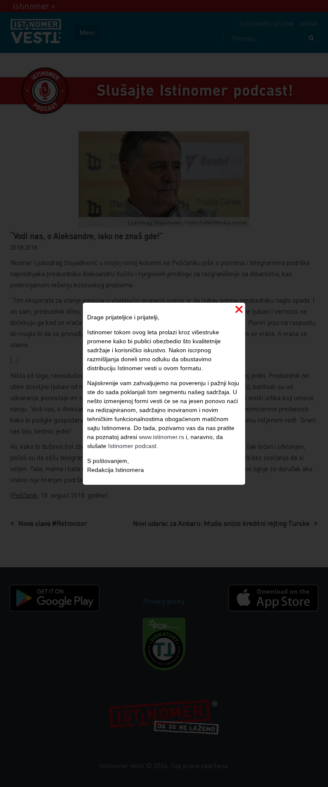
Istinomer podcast (132, 445)
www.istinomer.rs (161, 436)
